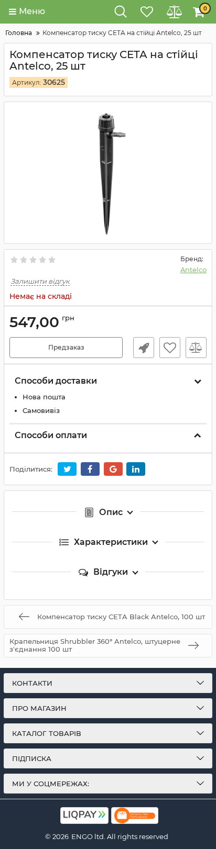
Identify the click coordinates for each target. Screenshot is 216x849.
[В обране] (169, 347)
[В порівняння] (196, 347)
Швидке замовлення (143, 347)
